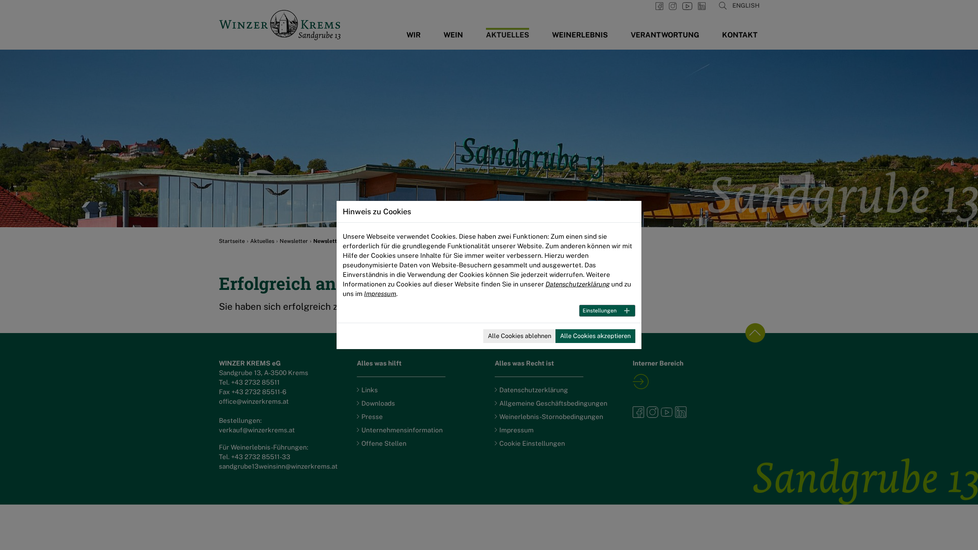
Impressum (380, 294)
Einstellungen (600, 310)
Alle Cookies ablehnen (519, 336)
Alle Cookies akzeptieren (595, 336)
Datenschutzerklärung (578, 284)
